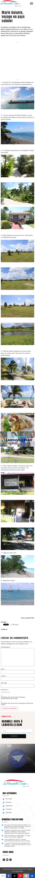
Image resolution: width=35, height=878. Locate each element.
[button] (18, 436)
